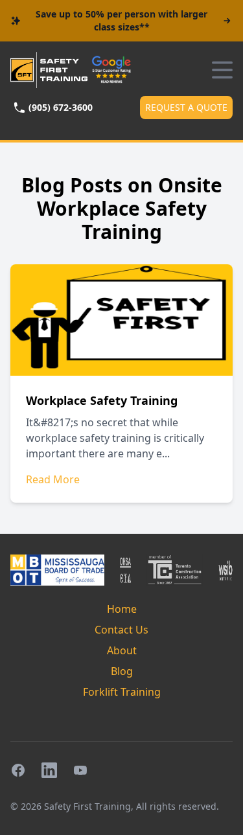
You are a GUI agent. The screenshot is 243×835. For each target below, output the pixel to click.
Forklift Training (122, 692)
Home (122, 609)
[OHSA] (125, 570)
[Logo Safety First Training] (48, 70)
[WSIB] (225, 570)
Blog (122, 671)
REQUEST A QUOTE (186, 107)
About (122, 650)
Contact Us (121, 630)
